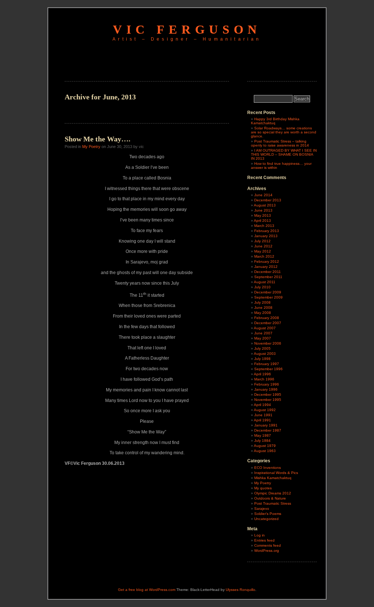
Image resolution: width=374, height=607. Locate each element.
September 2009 (268, 297)
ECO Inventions (267, 468)
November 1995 (267, 400)
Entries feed (264, 540)
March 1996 (264, 379)
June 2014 (263, 195)
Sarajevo (261, 509)
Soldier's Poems (267, 514)
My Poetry (91, 146)
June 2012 (263, 246)
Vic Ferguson (187, 29)
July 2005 (262, 348)
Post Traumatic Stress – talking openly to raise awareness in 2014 (280, 143)
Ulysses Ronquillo (240, 590)
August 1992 (265, 410)
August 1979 (265, 446)
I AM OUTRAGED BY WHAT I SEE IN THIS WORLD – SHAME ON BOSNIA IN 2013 (284, 154)
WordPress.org (266, 551)
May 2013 (262, 215)
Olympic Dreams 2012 (272, 493)
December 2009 (267, 292)
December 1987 (267, 430)
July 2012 (262, 241)
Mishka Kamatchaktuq (272, 478)
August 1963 (265, 451)
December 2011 (267, 272)
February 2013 (266, 231)
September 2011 (268, 277)
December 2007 (267, 323)
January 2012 (266, 267)
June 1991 (263, 415)
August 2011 (264, 282)
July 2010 (262, 287)
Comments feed (267, 545)
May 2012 (262, 251)
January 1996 (266, 389)
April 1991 (262, 420)
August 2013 (265, 205)
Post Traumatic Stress (272, 503)
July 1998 (262, 359)
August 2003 (265, 354)
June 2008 (263, 308)
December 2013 (267, 200)
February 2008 (266, 318)
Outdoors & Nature (270, 498)
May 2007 (262, 338)
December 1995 (267, 394)
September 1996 (268, 369)
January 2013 (266, 236)
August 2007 (265, 328)
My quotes (263, 488)
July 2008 (262, 302)
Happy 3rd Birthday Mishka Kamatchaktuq (275, 121)
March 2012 (264, 256)
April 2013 (262, 221)
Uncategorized (266, 519)
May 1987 (262, 435)
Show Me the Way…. (97, 139)
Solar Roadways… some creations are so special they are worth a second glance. (283, 132)
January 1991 (266, 425)
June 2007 (263, 333)
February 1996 (266, 384)
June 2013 (263, 210)
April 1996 (262, 374)
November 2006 (267, 343)
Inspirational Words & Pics (276, 473)
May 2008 (262, 313)
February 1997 (266, 364)
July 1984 (262, 441)
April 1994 (262, 405)
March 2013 (264, 226)
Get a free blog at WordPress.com (146, 590)
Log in (259, 535)
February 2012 (266, 261)
